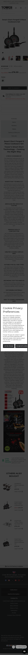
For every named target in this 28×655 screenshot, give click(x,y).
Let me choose (8, 346)
